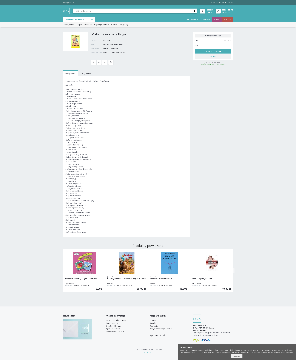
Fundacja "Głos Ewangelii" (210, 285)
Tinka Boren (118, 44)
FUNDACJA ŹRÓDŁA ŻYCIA (81, 285)
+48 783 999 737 (218, 3)
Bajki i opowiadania (101, 25)
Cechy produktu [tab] (86, 73)
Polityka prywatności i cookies (161, 329)
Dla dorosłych (196, 283)
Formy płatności (112, 323)
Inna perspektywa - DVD (202, 279)
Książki (79, 25)
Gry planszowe (69, 283)
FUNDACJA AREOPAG (165, 285)
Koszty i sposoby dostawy (116, 320)
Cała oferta (206, 19)
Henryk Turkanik (155, 277)
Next (232, 270)
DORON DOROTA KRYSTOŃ (114, 52)
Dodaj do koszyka (213, 51)
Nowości (217, 19)
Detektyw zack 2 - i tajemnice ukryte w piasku (126, 279)
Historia (152, 283)
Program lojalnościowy (115, 332)
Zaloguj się (226, 12)
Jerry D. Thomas (112, 277)
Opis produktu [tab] (70, 73)
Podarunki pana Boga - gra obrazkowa (81, 279)
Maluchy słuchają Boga (119, 25)
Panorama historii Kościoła (161, 279)
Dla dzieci (88, 25)
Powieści (110, 283)
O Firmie (153, 320)
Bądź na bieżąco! (156, 335)
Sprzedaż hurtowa (113, 329)
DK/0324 (106, 40)
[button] (224, 11)
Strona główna (192, 19)
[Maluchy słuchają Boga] (75, 41)
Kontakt (230, 3)
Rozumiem (236, 356)
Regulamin (154, 326)
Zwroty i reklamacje (113, 326)
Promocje (227, 19)
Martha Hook (108, 44)
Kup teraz (213, 56)
